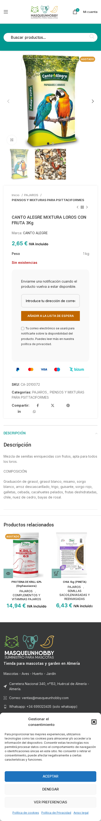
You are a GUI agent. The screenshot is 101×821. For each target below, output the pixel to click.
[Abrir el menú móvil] (6, 11)
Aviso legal (81, 812)
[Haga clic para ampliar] (11, 140)
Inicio (16, 195)
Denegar (50, 789)
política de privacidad (36, 344)
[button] (94, 722)
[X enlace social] (53, 405)
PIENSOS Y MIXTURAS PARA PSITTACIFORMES (48, 200)
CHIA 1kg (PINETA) (74, 582)
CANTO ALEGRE (35, 233)
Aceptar (50, 776)
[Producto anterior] (77, 207)
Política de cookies (25, 812)
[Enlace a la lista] (50, 706)
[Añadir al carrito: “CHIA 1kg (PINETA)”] (56, 573)
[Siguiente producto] (87, 207)
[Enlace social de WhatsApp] (34, 412)
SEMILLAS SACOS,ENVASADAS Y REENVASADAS (74, 595)
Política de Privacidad (56, 812)
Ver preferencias (50, 802)
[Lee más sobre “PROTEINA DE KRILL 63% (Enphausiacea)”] (8, 573)
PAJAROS (31, 195)
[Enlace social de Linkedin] (19, 412)
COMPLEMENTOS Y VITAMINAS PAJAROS (26, 597)
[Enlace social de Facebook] (37, 405)
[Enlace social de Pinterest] (68, 405)
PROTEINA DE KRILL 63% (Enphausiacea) (27, 584)
